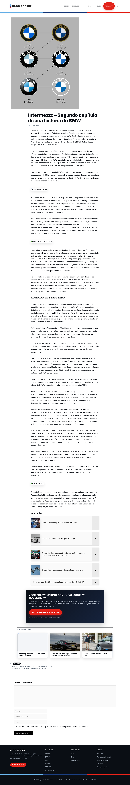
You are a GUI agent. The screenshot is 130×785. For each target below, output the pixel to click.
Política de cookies (103, 760)
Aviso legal (100, 753)
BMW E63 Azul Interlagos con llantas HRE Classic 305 (32, 666)
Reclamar (109, 6)
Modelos (75, 6)
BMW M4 (48, 763)
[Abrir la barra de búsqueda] (117, 6)
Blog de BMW (22, 6)
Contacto (100, 763)
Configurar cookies (103, 767)
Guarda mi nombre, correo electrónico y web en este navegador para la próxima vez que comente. (53, 727)
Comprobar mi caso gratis (45, 612)
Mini (46, 760)
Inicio (66, 6)
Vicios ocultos (75, 760)
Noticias (88, 6)
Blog (99, 6)
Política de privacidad (104, 757)
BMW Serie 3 (49, 770)
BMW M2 (48, 767)
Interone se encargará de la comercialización (29, 668)
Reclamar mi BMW (18, 764)
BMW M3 (48, 757)
